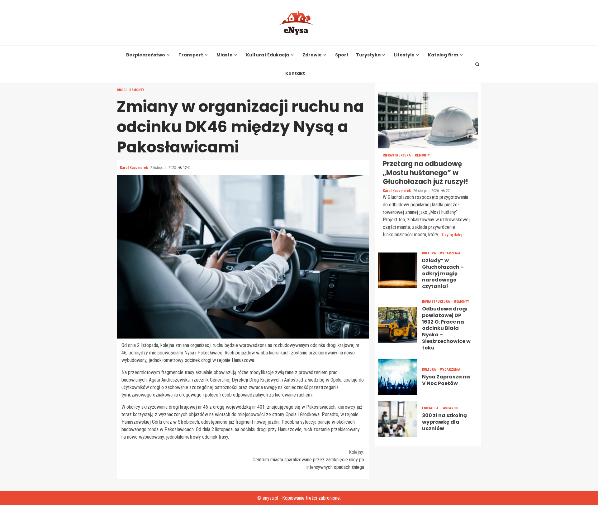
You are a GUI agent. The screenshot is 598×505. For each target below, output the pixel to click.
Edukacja (430, 408)
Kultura (429, 253)
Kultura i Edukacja (267, 55)
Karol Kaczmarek (134, 168)
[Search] (477, 64)
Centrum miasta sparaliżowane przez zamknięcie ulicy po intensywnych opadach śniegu (308, 459)
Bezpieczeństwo (145, 55)
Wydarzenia (450, 253)
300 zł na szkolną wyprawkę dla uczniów (397, 419)
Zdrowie (312, 55)
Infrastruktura (397, 155)
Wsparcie (450, 408)
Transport (190, 55)
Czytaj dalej (452, 234)
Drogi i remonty (130, 90)
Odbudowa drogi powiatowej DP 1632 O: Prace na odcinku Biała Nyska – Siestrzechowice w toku (397, 325)
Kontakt (295, 73)
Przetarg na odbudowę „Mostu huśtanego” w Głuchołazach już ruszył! (428, 120)
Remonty (422, 155)
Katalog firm (443, 55)
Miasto (224, 55)
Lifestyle (404, 55)
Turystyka (368, 55)
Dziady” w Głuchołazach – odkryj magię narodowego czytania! (397, 270)
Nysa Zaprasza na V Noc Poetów (397, 377)
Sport (342, 55)
